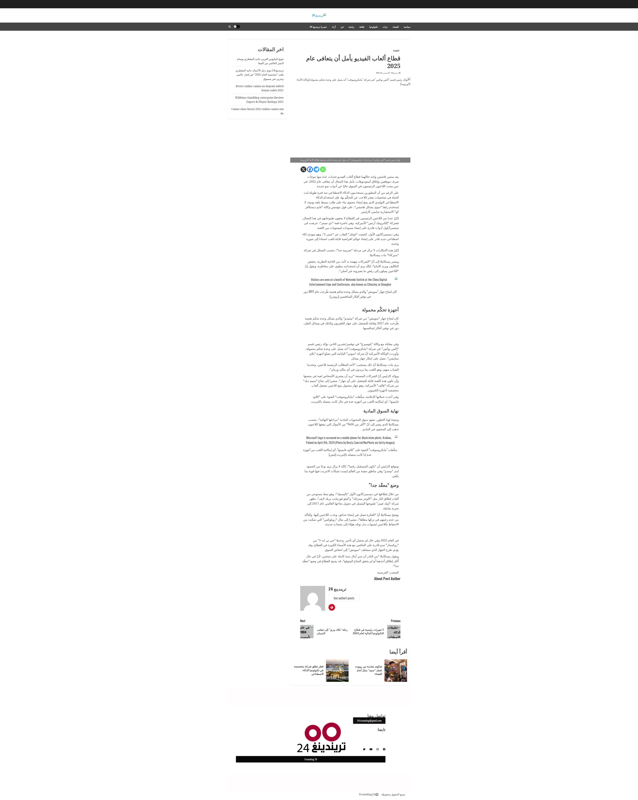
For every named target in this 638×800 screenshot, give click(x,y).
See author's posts (344, 598)
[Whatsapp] (323, 169)
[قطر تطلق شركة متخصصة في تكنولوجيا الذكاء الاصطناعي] (337, 670)
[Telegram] (316, 169)
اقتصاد (396, 26)
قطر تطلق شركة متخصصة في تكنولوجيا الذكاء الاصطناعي (308, 670)
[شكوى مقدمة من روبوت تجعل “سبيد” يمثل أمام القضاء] (395, 670)
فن (342, 26)
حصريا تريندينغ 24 (318, 26)
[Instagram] (377, 749)
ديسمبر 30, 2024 (382, 73)
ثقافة (361, 26)
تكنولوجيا (373, 26)
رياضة (351, 26)
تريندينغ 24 (394, 73)
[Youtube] (371, 749)
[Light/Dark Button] (236, 26)
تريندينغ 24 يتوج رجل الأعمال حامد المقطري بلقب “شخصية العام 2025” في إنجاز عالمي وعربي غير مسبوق (260, 75)
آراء (334, 26)
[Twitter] (364, 749)
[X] (303, 169)
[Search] (230, 26)
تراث (385, 26)
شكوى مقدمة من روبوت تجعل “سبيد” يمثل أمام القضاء (368, 670)
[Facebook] (310, 169)
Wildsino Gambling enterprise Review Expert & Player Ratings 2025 (259, 100)
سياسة (407, 26)
